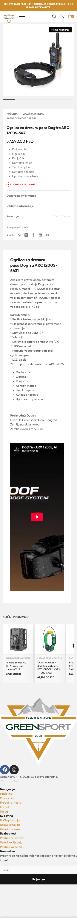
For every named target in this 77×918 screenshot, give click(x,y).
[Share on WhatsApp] (19, 235)
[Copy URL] (47, 235)
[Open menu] (22, 16)
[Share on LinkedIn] (40, 235)
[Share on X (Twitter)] (26, 235)
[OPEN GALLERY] (38, 60)
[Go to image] (9, 99)
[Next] (67, 60)
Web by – (9, 781)
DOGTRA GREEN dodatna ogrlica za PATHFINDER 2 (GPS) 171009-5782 (48, 667)
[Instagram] (14, 769)
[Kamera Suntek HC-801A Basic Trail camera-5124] (18, 639)
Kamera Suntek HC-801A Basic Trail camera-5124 (16, 666)
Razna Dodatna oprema (21, 118)
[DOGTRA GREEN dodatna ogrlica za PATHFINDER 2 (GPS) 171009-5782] (50, 639)
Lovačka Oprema (33, 113)
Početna (12, 113)
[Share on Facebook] (33, 235)
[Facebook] (4, 769)
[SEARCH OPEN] (54, 16)
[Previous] (9, 60)
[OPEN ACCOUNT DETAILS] (62, 16)
